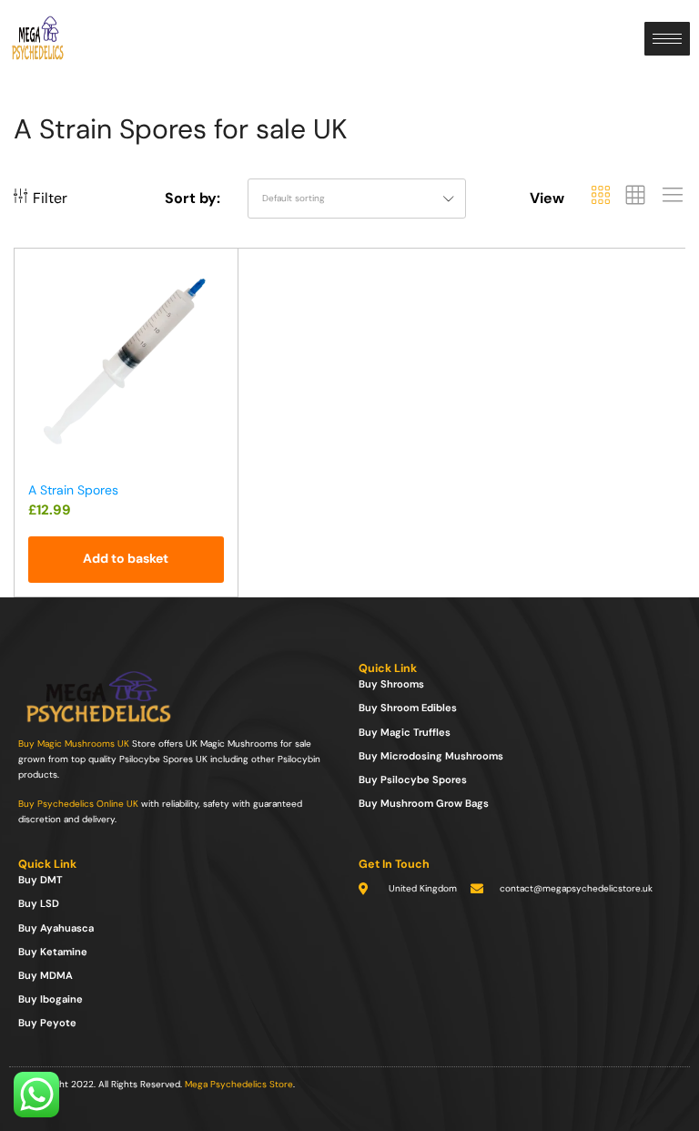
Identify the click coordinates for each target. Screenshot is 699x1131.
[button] (126, 559)
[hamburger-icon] (667, 39)
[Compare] (216, 310)
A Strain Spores (73, 490)
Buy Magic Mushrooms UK (73, 743)
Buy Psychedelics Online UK (78, 804)
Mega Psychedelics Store (239, 1084)
